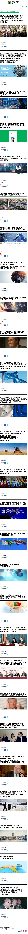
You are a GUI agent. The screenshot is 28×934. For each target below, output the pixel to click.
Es (22, 6)
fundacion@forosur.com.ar (7, 929)
